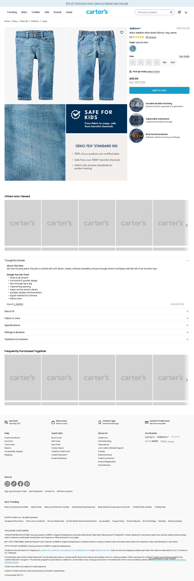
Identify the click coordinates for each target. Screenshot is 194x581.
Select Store (154, 71)
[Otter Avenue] (167, 441)
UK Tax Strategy (149, 521)
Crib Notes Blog (104, 441)
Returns (8, 448)
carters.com (45, 550)
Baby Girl (24, 21)
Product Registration (107, 461)
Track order (9, 444)
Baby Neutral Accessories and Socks (114, 507)
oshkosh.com (58, 550)
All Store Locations (65, 491)
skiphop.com (70, 550)
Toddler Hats (160, 507)
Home (7, 21)
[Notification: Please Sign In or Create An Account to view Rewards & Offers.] (179, 12)
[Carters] (150, 437)
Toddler (36, 12)
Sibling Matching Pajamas (83, 507)
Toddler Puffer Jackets (142, 507)
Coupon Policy (118, 521)
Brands (57, 12)
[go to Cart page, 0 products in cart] (186, 12)
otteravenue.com (102, 550)
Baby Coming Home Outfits (16, 507)
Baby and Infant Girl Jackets (56, 507)
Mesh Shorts (36, 507)
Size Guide (184, 56)
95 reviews (151, 37)
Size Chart (55, 444)
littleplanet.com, (84, 550)
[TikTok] (14, 484)
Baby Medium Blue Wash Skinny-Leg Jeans (153, 32)
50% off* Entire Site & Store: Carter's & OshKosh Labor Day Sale (97, 3)
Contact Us (50, 491)
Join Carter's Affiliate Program (111, 448)
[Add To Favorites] (122, 32)
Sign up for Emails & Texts (16, 491)
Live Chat (8, 441)
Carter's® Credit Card (60, 451)
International (103, 444)
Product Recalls (133, 521)
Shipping (8, 455)
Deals (69, 12)
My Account (56, 437)
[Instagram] (7, 484)
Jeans (44, 21)
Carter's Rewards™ (59, 455)
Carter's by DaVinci (106, 458)
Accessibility (104, 521)
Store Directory (104, 465)
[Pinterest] (27, 484)
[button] (186, 225)
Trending (12, 12)
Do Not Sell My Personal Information (81, 521)
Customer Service (12, 437)
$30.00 (133, 78)
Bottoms (35, 21)
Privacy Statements (55, 521)
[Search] (171, 12)
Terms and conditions (35, 521)
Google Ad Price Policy (14, 521)
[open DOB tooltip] (188, 28)
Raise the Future (105, 455)
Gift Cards (55, 441)
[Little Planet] (175, 437)
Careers (101, 451)
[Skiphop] (151, 441)
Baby (24, 12)
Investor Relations (59, 458)
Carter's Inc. (103, 437)
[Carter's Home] (97, 11)
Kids (47, 12)
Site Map (162, 521)
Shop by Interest (175, 521)
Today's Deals (57, 448)
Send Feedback (35, 491)
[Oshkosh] (163, 437)
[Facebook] (20, 484)
